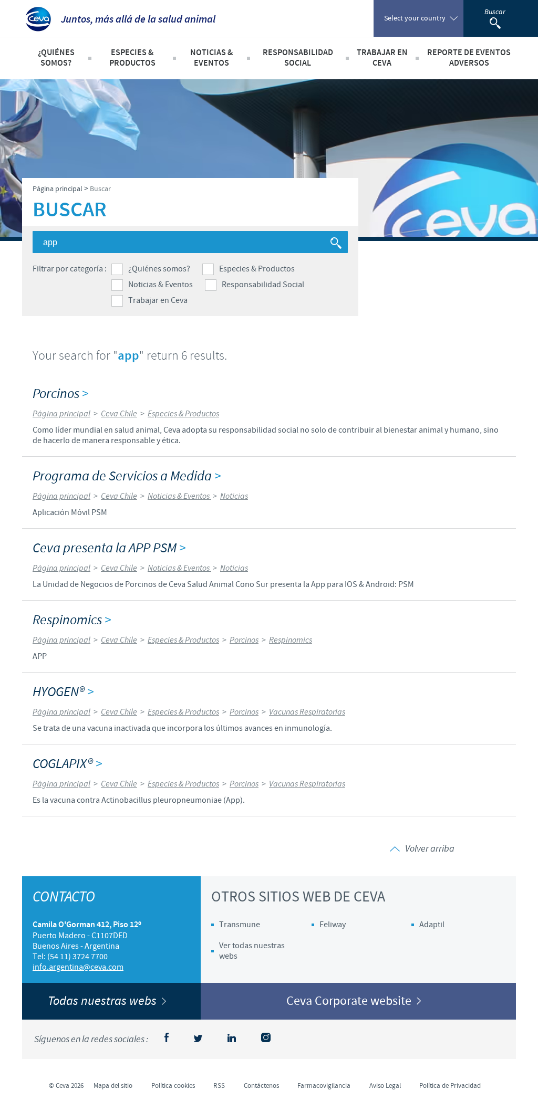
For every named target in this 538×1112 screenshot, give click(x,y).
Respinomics (72, 620)
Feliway (332, 924)
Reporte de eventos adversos (469, 58)
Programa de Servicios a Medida (127, 476)
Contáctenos (261, 1086)
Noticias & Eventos (160, 284)
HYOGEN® (63, 692)
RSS (219, 1086)
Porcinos (60, 394)
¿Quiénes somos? (159, 269)
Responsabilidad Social (263, 284)
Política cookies (173, 1086)
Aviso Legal (385, 1086)
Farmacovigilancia (323, 1086)
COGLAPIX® (67, 764)
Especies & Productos (257, 269)
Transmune (239, 924)
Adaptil (431, 924)
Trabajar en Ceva (158, 300)
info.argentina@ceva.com (78, 967)
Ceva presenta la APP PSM (109, 548)
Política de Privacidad (450, 1086)
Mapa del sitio (113, 1086)
